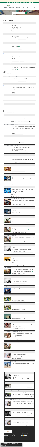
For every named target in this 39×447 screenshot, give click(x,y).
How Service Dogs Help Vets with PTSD (9, 267)
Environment (16, 265)
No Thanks (5, 445)
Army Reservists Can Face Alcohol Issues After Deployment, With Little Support (14, 342)
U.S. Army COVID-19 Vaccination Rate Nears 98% (10, 361)
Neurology (13, 61)
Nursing (21, 358)
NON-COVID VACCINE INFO (11, 7)
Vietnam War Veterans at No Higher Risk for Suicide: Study (11, 145)
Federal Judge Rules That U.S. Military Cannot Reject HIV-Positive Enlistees (12, 76)
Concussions (21, 61)
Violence (31, 387)
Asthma (13, 265)
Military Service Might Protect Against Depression (9, 42)
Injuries (25, 121)
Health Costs (23, 265)
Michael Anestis (28, 229)
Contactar (33, 7)
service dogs (32, 271)
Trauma (22, 328)
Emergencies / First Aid (15, 328)
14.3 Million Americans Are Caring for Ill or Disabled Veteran (11, 63)
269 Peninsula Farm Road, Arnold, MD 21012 (9, 2)
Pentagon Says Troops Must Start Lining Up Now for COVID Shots (12, 399)
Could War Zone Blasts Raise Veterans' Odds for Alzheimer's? (11, 124)
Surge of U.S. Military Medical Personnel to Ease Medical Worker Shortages (13, 351)
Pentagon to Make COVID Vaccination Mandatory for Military (12, 409)
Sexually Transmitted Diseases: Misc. (21, 81)
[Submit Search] (26, 13)
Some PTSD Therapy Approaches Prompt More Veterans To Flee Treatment (12, 33)
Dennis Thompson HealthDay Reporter (15, 28)
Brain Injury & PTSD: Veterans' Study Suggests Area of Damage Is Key (12, 52)
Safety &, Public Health (18, 339)
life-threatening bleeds (15, 325)
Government (16, 358)
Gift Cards (24, 7)
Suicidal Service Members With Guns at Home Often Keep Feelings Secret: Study (14, 225)
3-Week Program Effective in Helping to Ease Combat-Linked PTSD (12, 235)
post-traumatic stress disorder (24, 35)
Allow (2, 445)
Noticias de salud (15, 14)
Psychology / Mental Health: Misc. (21, 232)
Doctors (13, 358)
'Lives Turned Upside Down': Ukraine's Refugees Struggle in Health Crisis (13, 331)
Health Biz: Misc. (14, 283)
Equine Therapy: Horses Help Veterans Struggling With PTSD (12, 390)
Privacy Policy (8, 445)
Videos (19, 14)
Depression (15, 61)
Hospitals (16, 196)
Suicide (13, 232)
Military (19, 39)
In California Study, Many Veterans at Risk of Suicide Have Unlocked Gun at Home (14, 198)
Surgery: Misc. (14, 196)
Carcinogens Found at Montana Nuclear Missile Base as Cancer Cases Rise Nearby (13, 174)
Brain (21, 121)
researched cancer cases (17, 211)
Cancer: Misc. (20, 265)
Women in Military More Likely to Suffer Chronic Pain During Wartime (12, 84)
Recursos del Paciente (18, 7)
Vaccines (29, 415)
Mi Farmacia (5, 7)
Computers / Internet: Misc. (22, 283)
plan (16, 386)
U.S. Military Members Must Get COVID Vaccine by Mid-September (12, 418)
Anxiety (15, 232)
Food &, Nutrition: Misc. (22, 162)
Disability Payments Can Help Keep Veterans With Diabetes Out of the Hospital (14, 286)
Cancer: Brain (22, 142)
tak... (17, 69)
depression (19, 46)
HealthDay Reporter (14, 89)
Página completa (16, 39)
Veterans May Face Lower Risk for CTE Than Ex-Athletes (11, 295)
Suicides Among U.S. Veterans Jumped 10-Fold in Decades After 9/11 (12, 165)
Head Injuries (18, 61)
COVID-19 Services (29, 7)
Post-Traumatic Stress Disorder (22, 39)
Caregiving (8, 73)
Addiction (17, 283)
